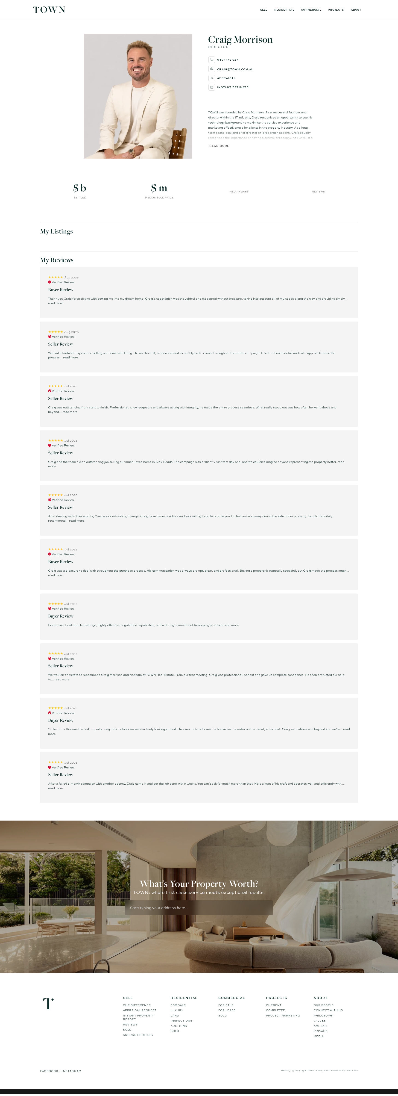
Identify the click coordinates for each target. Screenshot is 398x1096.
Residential (284, 9)
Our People (324, 1005)
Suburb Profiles (138, 1035)
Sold (127, 1029)
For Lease (227, 1010)
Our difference (137, 1005)
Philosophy (324, 1015)
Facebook (49, 1071)
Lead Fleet (351, 1070)
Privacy (320, 1031)
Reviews (130, 1024)
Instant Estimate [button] (233, 87)
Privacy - (286, 1070)
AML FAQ (320, 1026)
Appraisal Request (139, 1010)
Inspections (181, 1020)
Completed (275, 1010)
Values (320, 1020)
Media (319, 1036)
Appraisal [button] (226, 78)
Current (273, 1005)
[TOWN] (49, 11)
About (356, 9)
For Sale (178, 1005)
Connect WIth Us (328, 1010)
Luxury (177, 1010)
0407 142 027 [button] (227, 59)
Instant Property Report (138, 1017)
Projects (336, 9)
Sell (263, 9)
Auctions (179, 1026)
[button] (261, 68)
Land (175, 1015)
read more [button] (55, 303)
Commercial (311, 9)
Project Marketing (283, 1015)
